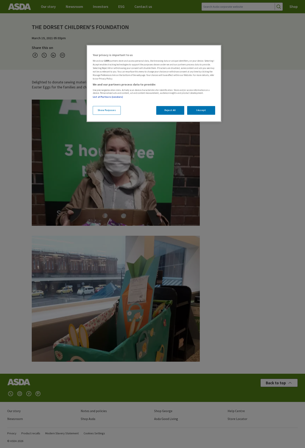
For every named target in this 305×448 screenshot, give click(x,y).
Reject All (170, 110)
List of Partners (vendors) (108, 96)
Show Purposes (107, 110)
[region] (154, 83)
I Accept (201, 110)
